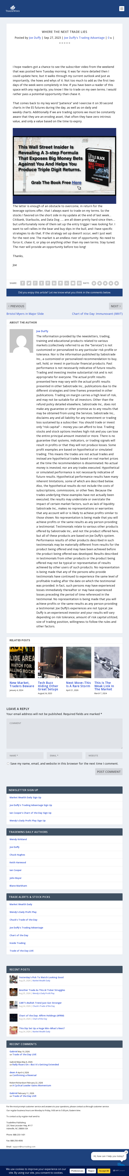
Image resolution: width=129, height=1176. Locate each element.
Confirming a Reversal (24, 1075)
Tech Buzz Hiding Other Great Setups (48, 686)
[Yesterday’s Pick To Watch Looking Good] (13, 979)
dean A (13, 1072)
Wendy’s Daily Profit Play (23, 911)
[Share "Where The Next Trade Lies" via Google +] (35, 283)
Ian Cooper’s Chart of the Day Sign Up (30, 812)
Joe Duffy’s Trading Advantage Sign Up (31, 805)
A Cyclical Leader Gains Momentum (31, 1085)
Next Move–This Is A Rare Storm (78, 684)
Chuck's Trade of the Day (44, 1006)
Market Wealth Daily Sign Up (25, 797)
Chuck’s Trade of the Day (23, 919)
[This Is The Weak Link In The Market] (107, 662)
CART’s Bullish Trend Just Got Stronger (40, 1002)
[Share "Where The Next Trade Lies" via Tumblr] (41, 283)
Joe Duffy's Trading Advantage (84, 38)
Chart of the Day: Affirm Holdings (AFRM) (41, 1015)
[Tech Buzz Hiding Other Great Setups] (50, 662)
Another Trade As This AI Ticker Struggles (42, 990)
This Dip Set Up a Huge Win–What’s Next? (42, 1028)
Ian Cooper (16, 870)
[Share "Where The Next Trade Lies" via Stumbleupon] (67, 283)
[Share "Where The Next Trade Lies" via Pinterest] (48, 283)
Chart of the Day (19, 935)
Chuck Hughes (17, 854)
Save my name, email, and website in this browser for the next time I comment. (64, 763)
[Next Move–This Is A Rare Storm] (78, 662)
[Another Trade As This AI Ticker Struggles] (13, 992)
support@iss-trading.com (24, 1146)
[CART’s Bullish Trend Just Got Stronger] (13, 1005)
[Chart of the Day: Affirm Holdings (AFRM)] (13, 1018)
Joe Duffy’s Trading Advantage (26, 927)
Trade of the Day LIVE (22, 950)
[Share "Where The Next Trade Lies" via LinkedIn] (54, 283)
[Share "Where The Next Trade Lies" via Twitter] (29, 283)
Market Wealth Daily (21, 904)
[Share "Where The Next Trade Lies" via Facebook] (23, 283)
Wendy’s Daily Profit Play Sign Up (28, 820)
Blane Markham (18, 885)
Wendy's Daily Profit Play (43, 993)
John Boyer (16, 877)
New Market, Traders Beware (22, 684)
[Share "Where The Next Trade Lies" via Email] (73, 283)
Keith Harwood (18, 862)
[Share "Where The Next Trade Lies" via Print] (79, 283)
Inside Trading (17, 942)
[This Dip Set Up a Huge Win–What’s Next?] (13, 1030)
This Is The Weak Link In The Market (104, 686)
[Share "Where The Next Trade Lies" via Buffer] (60, 283)
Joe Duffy (35, 38)
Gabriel (13, 1051)
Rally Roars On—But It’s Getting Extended (35, 1064)
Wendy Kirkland (18, 839)
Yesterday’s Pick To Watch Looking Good (41, 977)
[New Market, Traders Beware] (22, 662)
